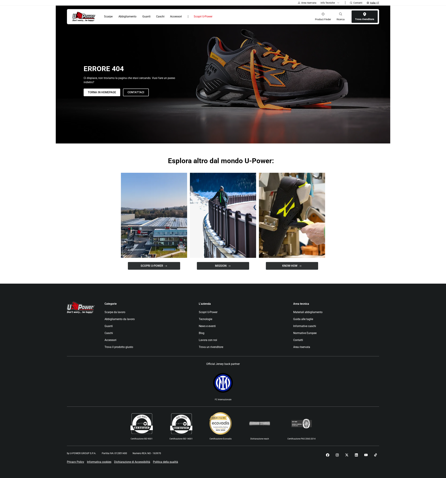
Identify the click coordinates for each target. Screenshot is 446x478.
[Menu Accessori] (184, 17)
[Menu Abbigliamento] (139, 17)
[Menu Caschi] (166, 17)
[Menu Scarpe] (115, 17)
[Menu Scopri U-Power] (215, 17)
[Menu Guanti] (152, 17)
